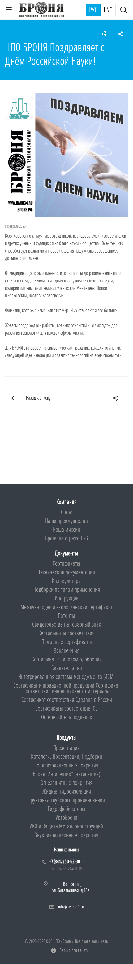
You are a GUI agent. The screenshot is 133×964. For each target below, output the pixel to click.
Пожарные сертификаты (66, 642)
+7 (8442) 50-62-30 (64, 861)
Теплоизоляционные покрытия (66, 765)
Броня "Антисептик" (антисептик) (66, 774)
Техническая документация (66, 572)
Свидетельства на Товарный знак (66, 624)
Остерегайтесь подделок (66, 717)
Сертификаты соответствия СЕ (66, 708)
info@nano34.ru (71, 906)
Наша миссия (66, 530)
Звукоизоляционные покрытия (66, 835)
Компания (66, 502)
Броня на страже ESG (66, 538)
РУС (93, 10)
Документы (66, 553)
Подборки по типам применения (66, 590)
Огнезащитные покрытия (66, 783)
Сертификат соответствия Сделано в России (66, 700)
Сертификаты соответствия (66, 633)
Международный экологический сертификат (66, 607)
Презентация (66, 748)
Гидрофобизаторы (66, 809)
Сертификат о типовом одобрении (67, 659)
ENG (108, 10)
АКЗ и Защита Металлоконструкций (66, 826)
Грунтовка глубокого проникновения (66, 800)
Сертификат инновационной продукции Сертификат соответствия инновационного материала (66, 688)
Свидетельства (66, 668)
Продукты (67, 738)
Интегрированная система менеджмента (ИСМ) (66, 677)
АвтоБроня (66, 818)
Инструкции (67, 598)
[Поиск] (123, 10)
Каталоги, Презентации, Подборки (66, 757)
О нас (66, 512)
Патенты (66, 616)
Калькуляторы (67, 581)
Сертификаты (66, 564)
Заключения (66, 651)
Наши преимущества (66, 521)
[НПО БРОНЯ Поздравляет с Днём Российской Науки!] (66, 96)
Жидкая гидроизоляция (66, 791)
